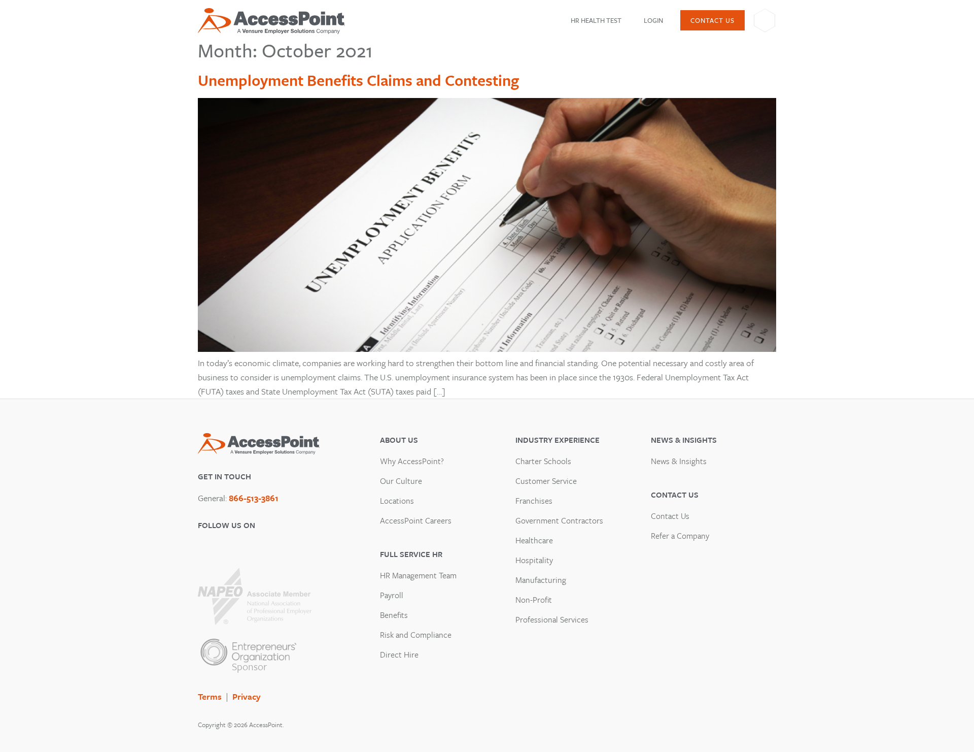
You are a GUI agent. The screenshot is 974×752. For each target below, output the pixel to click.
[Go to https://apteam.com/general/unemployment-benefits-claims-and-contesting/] (487, 348)
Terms (210, 696)
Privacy (246, 696)
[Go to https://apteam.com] (271, 21)
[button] (602, 20)
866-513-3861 (254, 498)
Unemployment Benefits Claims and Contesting (358, 80)
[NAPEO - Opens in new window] (254, 596)
